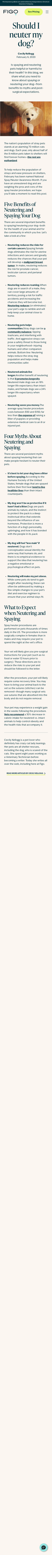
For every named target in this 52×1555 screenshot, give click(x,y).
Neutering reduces (18, 306)
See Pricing (33, 12)
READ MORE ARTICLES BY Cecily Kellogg (25, 773)
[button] (44, 1547)
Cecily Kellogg (26, 54)
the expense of (26, 415)
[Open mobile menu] (47, 11)
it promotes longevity (27, 379)
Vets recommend (14, 715)
